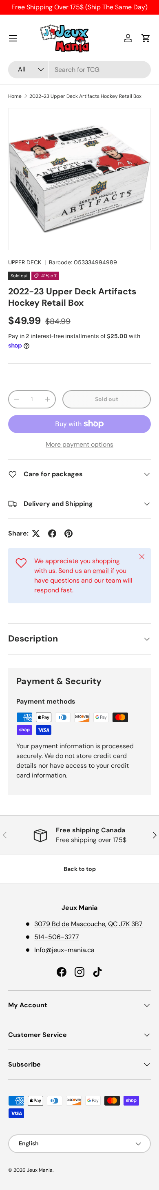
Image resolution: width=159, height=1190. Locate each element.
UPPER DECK (24, 262)
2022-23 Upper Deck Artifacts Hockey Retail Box (85, 96)
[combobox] (79, 69)
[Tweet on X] (36, 533)
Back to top (80, 869)
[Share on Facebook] (52, 533)
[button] (146, 38)
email (101, 570)
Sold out (106, 399)
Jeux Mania (40, 1170)
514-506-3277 (56, 937)
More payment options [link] (79, 444)
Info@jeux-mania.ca (64, 950)
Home (15, 96)
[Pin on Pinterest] (68, 533)
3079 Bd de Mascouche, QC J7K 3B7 (88, 924)
